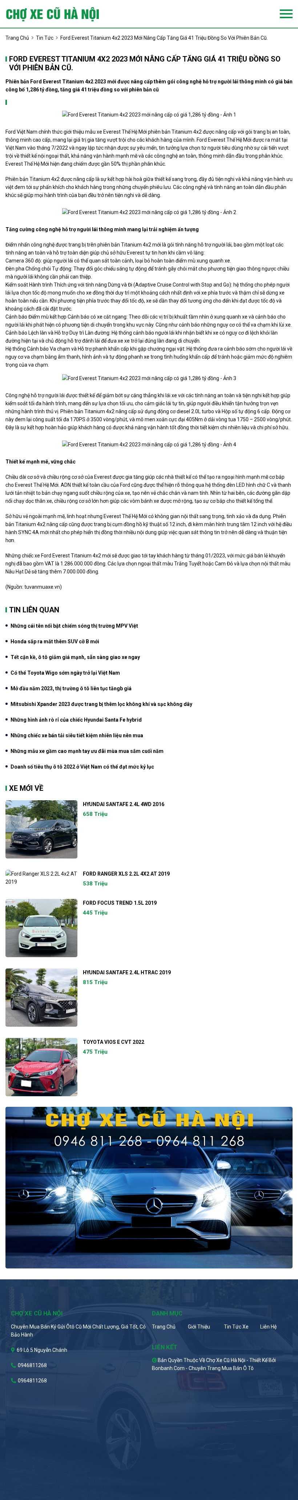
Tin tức (44, 38)
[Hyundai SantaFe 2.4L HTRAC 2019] (41, 997)
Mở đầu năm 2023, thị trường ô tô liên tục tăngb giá (71, 688)
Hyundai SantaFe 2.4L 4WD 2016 (123, 804)
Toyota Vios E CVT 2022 (113, 1042)
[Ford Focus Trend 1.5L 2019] (41, 928)
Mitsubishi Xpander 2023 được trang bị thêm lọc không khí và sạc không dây (101, 704)
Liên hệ (268, 1327)
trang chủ (17, 38)
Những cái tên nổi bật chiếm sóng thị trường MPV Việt (74, 626)
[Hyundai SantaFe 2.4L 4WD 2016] (41, 829)
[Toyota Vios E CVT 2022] (41, 1067)
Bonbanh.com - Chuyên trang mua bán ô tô (203, 1368)
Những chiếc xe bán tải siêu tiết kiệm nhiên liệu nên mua (77, 735)
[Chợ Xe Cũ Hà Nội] (64, 13)
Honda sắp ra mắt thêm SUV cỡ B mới (55, 641)
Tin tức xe (236, 1327)
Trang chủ (164, 1327)
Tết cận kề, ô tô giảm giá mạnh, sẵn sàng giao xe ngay (75, 657)
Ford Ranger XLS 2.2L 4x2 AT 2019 (126, 874)
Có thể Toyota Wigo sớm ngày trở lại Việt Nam (65, 673)
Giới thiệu (199, 1327)
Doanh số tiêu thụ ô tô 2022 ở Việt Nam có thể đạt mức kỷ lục (82, 767)
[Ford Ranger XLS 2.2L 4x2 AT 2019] (41, 878)
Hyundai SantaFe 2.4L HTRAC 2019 (127, 972)
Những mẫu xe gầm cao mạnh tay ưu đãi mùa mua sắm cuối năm (87, 751)
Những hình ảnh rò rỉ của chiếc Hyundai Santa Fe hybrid (76, 720)
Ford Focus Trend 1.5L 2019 (120, 903)
